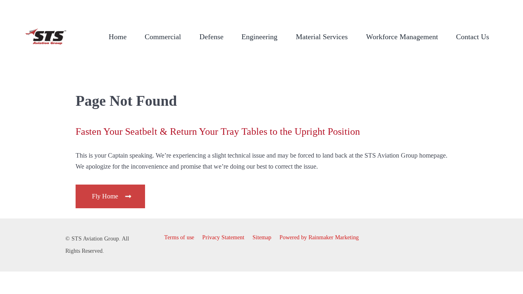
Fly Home (106, 196)
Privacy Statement (223, 237)
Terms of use (179, 237)
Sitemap (262, 237)
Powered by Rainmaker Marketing (319, 237)
